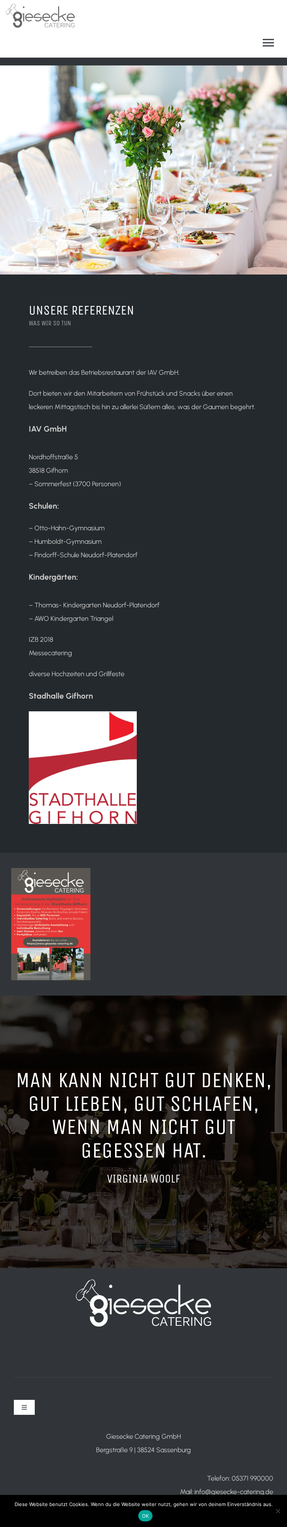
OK (145, 1516)
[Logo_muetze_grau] (40, 7)
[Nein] (277, 1511)
